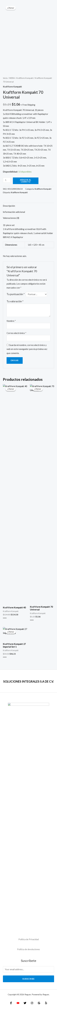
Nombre (11, 321)
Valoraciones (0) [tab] (11, 218)
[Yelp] (46, 1003)
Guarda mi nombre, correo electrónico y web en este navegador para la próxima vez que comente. (27, 349)
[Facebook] (11, 1003)
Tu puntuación (16, 294)
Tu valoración (15, 301)
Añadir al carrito (25, 181)
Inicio (5, 78)
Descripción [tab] (9, 206)
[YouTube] (18, 1003)
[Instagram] (32, 1003)
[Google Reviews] (39, 1003)
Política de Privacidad (28, 939)
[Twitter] (25, 1003)
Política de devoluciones (28, 949)
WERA (12, 78)
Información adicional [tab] (14, 212)
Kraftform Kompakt (24, 78)
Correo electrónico (16, 333)
